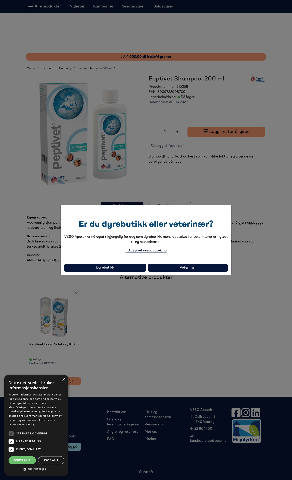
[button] (36, 469)
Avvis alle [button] (51, 460)
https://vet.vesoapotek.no (146, 250)
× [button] (63, 379)
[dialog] (36, 425)
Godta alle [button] (22, 460)
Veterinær (188, 267)
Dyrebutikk (105, 267)
